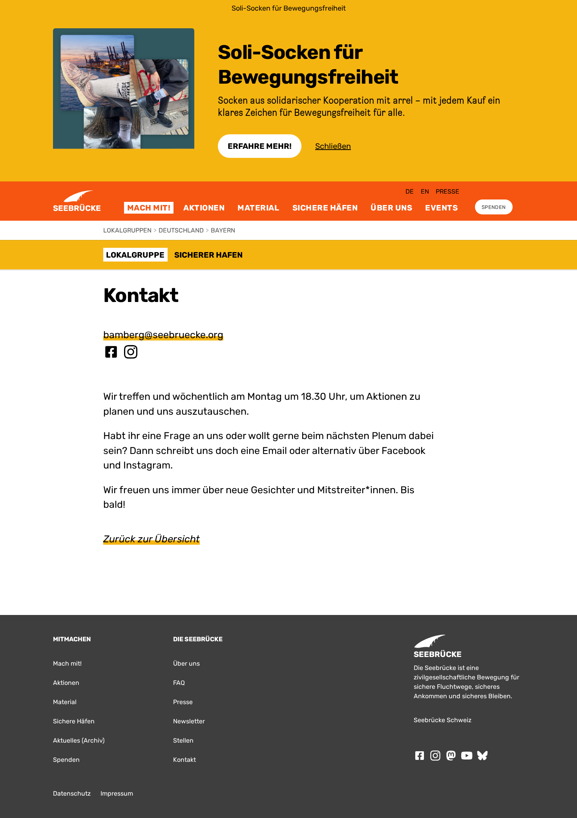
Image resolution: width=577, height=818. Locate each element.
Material (258, 207)
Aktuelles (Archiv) (78, 740)
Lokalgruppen (127, 230)
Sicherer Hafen (208, 255)
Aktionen (204, 207)
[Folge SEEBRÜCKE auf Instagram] (435, 755)
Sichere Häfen (325, 207)
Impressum (116, 793)
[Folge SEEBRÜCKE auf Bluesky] (482, 755)
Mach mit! (149, 207)
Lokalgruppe (135, 255)
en (425, 191)
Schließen (333, 146)
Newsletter (189, 721)
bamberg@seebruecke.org (163, 334)
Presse (447, 191)
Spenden (494, 207)
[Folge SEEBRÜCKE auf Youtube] (467, 755)
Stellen (183, 740)
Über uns (391, 207)
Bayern (223, 230)
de (409, 191)
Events (441, 207)
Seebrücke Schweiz (442, 720)
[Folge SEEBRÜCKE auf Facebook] (419, 755)
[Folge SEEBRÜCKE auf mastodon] (451, 755)
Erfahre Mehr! (260, 146)
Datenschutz (72, 793)
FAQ (179, 682)
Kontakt (184, 759)
